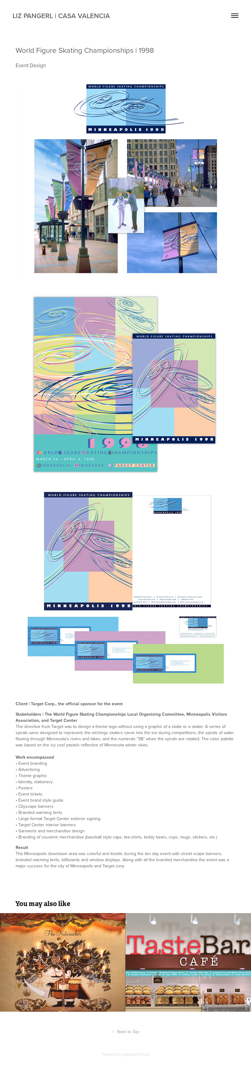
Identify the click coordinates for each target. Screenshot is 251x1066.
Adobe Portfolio (136, 1054)
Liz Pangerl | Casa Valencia (61, 16)
